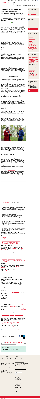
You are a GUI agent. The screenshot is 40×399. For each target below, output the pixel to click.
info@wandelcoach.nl (8, 270)
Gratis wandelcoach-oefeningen (20, 369)
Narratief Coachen (32, 39)
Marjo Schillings (31, 59)
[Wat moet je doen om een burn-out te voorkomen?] (13, 342)
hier (4, 290)
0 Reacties (5, 345)
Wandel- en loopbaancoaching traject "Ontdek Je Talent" (11, 322)
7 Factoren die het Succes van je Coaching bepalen (11, 241)
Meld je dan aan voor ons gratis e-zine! (8, 326)
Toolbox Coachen (15, 248)
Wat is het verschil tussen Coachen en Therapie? (10, 242)
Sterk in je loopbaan (11, 170)
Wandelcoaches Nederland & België (21, 366)
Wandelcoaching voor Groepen (20, 359)
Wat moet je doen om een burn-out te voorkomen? (8, 344)
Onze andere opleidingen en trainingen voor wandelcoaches (12, 315)
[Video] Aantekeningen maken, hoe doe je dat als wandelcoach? (33, 75)
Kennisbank (3, 250)
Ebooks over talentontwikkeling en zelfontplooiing (10, 323)
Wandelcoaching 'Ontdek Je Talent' (21, 365)
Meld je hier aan (18, 387)
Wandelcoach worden (5, 238)
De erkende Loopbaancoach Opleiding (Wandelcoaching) (12, 259)
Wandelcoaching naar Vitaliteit (20, 364)
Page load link (2, 398)
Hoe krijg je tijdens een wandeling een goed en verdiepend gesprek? (33, 48)
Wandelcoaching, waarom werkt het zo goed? (10, 243)
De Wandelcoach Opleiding (19, 358)
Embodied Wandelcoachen (19, 362)
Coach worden (4, 237)
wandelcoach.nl (13, 306)
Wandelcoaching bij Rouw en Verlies (21, 363)
